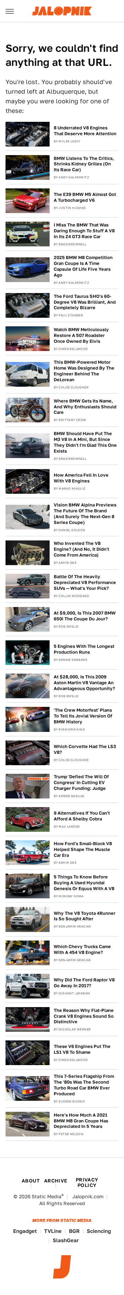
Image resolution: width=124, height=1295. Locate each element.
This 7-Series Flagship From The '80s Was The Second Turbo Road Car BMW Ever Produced (84, 1085)
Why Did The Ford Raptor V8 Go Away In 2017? (84, 982)
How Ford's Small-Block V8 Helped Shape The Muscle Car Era (83, 849)
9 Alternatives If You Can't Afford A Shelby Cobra (82, 815)
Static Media (46, 1196)
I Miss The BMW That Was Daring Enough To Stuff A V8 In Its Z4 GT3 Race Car (84, 230)
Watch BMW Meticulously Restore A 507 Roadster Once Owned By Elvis (81, 335)
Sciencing (99, 1231)
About (31, 1180)
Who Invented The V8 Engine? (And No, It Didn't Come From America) (81, 549)
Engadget (25, 1231)
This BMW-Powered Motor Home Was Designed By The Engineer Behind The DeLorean (84, 371)
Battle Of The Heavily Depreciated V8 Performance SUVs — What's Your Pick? (85, 582)
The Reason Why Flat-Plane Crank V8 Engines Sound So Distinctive (84, 1016)
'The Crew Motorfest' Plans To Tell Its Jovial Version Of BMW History (83, 716)
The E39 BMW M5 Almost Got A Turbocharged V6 (85, 197)
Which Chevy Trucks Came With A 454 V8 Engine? (82, 949)
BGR (74, 1231)
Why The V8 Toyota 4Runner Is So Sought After (84, 916)
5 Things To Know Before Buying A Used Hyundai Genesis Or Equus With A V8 (84, 882)
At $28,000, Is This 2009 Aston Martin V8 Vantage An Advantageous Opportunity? (84, 682)
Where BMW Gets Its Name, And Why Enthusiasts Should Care (85, 406)
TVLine (53, 1231)
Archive (56, 1180)
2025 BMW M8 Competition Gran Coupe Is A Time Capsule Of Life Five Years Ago (83, 266)
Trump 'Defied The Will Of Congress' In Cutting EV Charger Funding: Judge (81, 782)
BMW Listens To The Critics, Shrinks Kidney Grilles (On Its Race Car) (84, 164)
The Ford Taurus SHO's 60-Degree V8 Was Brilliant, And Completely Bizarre (85, 302)
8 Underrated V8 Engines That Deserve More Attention (85, 130)
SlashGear (66, 1240)
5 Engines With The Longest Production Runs (84, 649)
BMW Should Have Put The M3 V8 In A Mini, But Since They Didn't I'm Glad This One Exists (85, 442)
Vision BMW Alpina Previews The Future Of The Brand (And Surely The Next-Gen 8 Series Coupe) (85, 513)
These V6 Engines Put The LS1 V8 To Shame (82, 1049)
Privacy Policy (87, 1182)
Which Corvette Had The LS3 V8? (85, 749)
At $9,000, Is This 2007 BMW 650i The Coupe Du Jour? (85, 615)
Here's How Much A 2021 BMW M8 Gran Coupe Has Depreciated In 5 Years (81, 1120)
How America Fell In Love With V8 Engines (81, 477)
